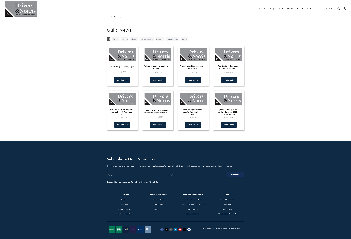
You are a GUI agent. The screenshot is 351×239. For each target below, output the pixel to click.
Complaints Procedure (124, 214)
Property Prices (172, 39)
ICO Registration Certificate (227, 214)
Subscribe (235, 175)
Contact (329, 8)
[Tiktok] (184, 229)
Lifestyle (134, 39)
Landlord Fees (158, 200)
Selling (184, 39)
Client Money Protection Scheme (193, 204)
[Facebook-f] (162, 229)
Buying (116, 39)
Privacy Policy (154, 182)
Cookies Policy (227, 209)
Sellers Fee (158, 209)
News (318, 8)
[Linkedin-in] (175, 229)
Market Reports (147, 39)
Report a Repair (124, 209)
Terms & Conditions (138, 182)
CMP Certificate (192, 209)
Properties (275, 8)
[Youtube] (180, 229)
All (109, 39)
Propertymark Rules (192, 214)
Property (159, 39)
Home (262, 8)
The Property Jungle (234, 228)
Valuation (124, 204)
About (305, 8)
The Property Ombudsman (193, 200)
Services (291, 8)
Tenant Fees (158, 204)
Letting (125, 39)
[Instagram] (171, 229)
